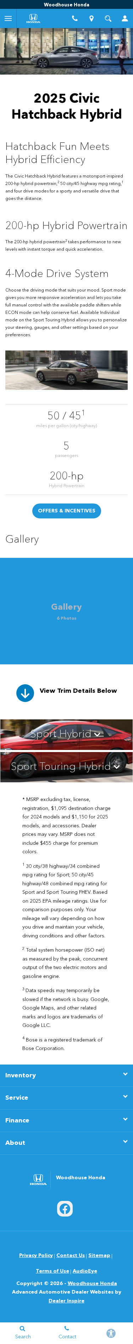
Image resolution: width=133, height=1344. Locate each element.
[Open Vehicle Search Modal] (108, 18)
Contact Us (70, 1255)
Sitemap (99, 1255)
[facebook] (65, 1209)
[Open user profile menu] (124, 18)
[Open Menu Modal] (8, 18)
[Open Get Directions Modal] (91, 18)
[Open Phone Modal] (75, 18)
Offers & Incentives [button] (66, 510)
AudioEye (85, 1271)
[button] (66, 734)
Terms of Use (52, 1271)
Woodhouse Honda (92, 1283)
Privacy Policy (36, 1255)
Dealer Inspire (66, 1301)
